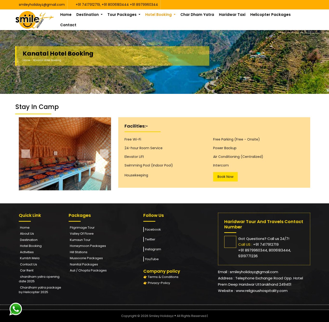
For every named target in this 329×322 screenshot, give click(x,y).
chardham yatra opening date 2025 (39, 279)
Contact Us (28, 264)
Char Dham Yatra (197, 14)
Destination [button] (88, 14)
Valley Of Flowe (82, 233)
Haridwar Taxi (232, 14)
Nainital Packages (84, 264)
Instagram (153, 249)
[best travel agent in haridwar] (34, 20)
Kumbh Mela (29, 258)
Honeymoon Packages (88, 246)
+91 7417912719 (88, 4)
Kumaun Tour (80, 240)
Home (66, 14)
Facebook (153, 229)
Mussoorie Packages (86, 258)
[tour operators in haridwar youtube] (304, 4)
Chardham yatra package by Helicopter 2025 (40, 290)
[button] (26, 153)
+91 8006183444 (116, 4)
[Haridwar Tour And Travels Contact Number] (15, 308)
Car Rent (26, 270)
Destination (29, 240)
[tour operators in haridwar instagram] (308, 4)
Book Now (225, 176)
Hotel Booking (31, 246)
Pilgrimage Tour (82, 227)
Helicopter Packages (270, 14)
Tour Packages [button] (122, 14)
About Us (27, 233)
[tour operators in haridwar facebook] (306, 4)
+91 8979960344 (144, 4)
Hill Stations (78, 252)
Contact (68, 24)
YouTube (152, 259)
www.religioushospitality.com (262, 290)
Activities (27, 252)
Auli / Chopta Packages (88, 270)
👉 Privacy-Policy (156, 283)
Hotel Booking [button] (159, 14)
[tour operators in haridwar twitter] (307, 4)
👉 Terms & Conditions (160, 277)
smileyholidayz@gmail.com (42, 4)
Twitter (150, 239)
